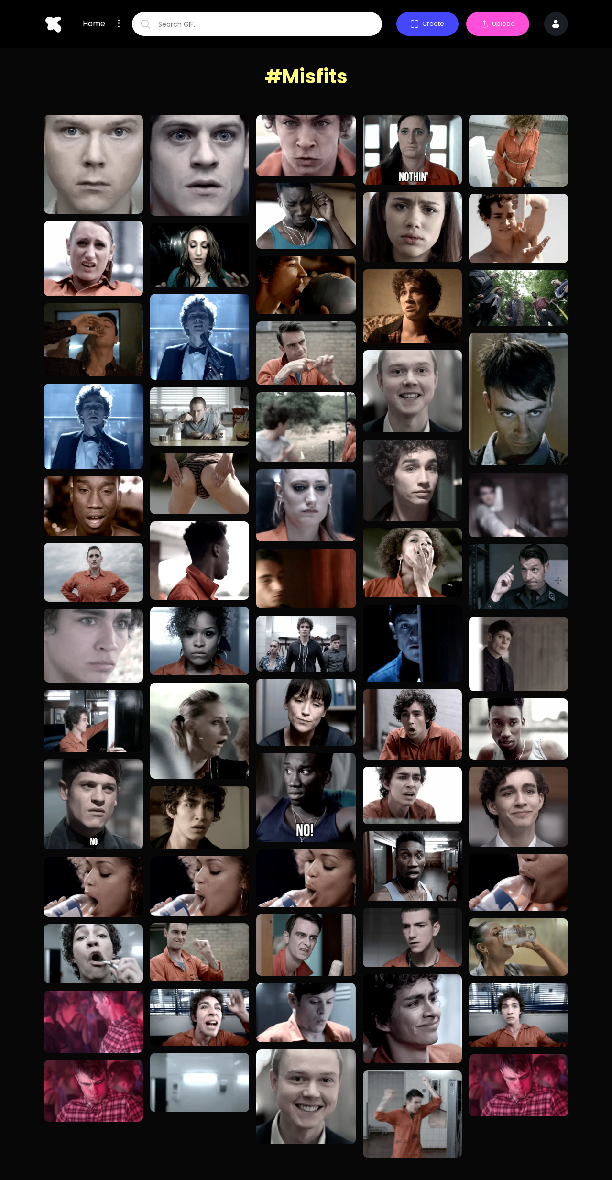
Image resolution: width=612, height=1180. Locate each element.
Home (94, 24)
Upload (503, 23)
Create (433, 23)
